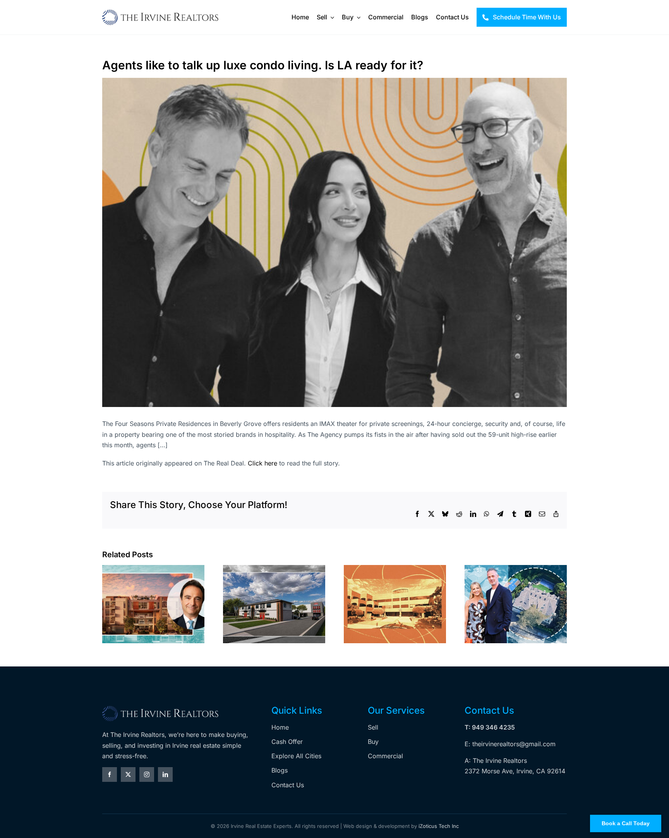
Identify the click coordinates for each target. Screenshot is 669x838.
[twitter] (128, 774)
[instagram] (146, 774)
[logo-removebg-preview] (160, 708)
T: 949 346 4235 (490, 727)
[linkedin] (165, 774)
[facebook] (109, 774)
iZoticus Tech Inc (439, 826)
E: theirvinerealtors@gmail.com (510, 744)
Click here (262, 463)
